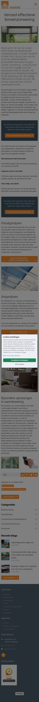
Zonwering (6, 594)
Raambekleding (9, 486)
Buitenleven (5, 529)
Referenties (7, 613)
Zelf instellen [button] (19, 364)
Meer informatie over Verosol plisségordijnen (18, 259)
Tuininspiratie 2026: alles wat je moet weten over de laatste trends (24, 555)
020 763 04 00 (9, 645)
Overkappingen (8, 600)
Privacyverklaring (8, 629)
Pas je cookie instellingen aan (19, 135)
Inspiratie (6, 610)
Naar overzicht (9, 497)
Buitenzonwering (7, 510)
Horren (5, 603)
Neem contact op (9, 649)
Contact (6, 623)
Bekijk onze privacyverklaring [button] (11, 355)
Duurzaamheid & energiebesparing (15, 489)
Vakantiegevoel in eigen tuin (22, 542)
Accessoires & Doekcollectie (12, 607)
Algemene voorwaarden (11, 626)
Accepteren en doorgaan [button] (19, 360)
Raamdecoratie (8, 597)
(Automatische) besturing (10, 524)
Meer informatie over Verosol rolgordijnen (19, 333)
